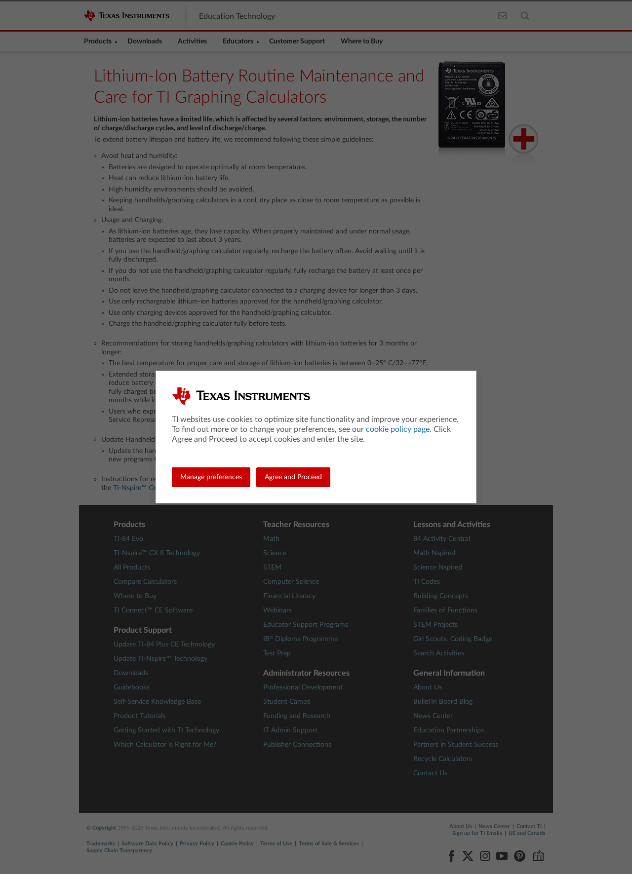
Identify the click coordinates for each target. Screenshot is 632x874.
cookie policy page (398, 429)
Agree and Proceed (293, 477)
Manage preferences (211, 477)
